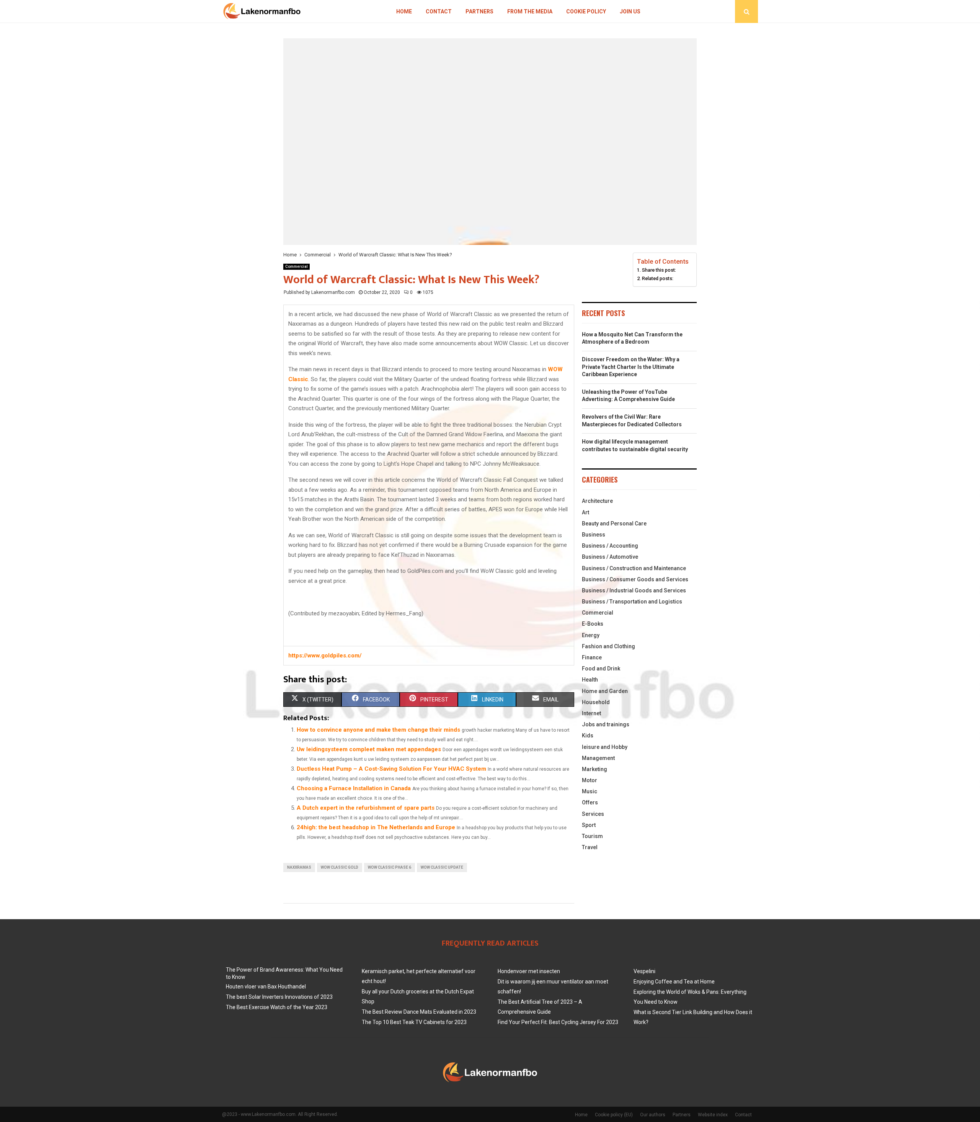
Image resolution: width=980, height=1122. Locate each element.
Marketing (594, 769)
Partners (479, 11)
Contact (439, 11)
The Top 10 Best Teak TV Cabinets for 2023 (414, 1022)
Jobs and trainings (605, 724)
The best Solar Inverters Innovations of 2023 (279, 997)
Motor (589, 780)
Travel (590, 847)
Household (596, 702)
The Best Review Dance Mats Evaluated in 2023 (419, 1012)
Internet (591, 713)
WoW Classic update (442, 867)
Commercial (296, 266)
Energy (590, 635)
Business (593, 535)
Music (589, 791)
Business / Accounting (610, 546)
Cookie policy (586, 11)
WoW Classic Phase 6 (389, 867)
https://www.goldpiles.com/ (325, 655)
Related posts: (657, 278)
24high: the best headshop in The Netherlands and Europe (376, 827)
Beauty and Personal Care (614, 523)
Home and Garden (605, 691)
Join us (630, 11)
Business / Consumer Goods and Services (635, 579)
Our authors (652, 1114)
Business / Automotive (610, 557)
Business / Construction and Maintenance (634, 568)
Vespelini (644, 971)
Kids (587, 735)
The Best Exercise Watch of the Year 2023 (276, 1007)
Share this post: (659, 270)
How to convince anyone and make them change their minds (378, 729)
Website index (713, 1114)
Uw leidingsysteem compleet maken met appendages (369, 749)
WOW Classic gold (339, 867)
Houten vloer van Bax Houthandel (266, 986)
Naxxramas (299, 867)
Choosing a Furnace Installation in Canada (354, 788)
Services (593, 814)
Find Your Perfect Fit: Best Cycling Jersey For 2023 (558, 1022)
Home (404, 11)
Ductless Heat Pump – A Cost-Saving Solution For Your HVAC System (391, 768)
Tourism (592, 836)
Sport (589, 825)
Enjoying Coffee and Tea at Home (674, 981)
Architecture (597, 501)
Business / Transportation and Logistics (632, 602)
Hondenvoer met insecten (529, 971)
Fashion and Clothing (608, 646)
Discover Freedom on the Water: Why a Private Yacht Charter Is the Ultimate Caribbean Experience (630, 366)
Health (590, 680)
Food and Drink (601, 668)
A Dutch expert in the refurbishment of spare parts (365, 807)
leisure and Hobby (604, 747)
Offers (590, 802)
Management (598, 758)
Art (585, 512)
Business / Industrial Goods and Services (634, 590)
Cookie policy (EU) (614, 1114)
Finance (592, 657)
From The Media (529, 11)
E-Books (592, 624)
